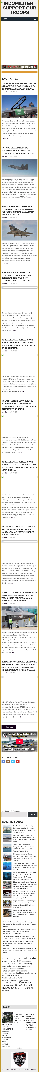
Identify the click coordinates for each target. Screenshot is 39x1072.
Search (32, 814)
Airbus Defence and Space (9, 959)
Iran (19, 966)
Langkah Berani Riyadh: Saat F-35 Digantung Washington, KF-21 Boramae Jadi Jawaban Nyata (19, 86)
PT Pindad (20, 980)
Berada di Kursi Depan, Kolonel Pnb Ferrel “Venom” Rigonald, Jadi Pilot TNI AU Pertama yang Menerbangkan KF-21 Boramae (19, 666)
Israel (24, 966)
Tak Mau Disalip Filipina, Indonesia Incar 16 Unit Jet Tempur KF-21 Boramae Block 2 (18, 150)
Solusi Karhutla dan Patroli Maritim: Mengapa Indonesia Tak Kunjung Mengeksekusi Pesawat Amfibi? (19, 924)
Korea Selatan (8, 971)
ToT (12, 988)
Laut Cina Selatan (8, 973)
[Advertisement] (19, 41)
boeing (13, 961)
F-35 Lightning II (27, 964)
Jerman (5, 968)
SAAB (29, 983)
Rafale (26, 980)
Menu (5, 19)
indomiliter (5, 92)
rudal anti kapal (6, 983)
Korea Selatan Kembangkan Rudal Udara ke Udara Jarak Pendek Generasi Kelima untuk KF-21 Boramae (19, 344)
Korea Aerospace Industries (16, 968)
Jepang (29, 966)
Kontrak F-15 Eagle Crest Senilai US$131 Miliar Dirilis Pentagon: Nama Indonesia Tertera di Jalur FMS (20, 951)
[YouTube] (18, 761)
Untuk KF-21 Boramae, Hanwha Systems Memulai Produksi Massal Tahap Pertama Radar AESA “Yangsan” (18, 531)
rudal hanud (15, 983)
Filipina (4, 966)
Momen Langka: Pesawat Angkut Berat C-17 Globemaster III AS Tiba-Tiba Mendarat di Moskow (18, 944)
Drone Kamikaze (12, 963)
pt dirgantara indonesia (9, 980)
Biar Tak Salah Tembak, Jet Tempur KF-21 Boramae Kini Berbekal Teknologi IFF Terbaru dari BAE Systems (17, 276)
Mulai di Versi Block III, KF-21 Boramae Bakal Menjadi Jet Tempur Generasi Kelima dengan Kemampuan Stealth (19, 405)
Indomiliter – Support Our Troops (22, 1069)
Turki (17, 988)
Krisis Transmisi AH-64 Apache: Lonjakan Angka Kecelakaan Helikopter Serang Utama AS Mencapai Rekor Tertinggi (19, 931)
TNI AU (6, 988)
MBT (3, 976)
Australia (6, 961)
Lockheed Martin (23, 973)
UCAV (22, 988)
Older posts (9, 727)
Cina (18, 961)
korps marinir (21, 971)
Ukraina (29, 988)
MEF (8, 975)
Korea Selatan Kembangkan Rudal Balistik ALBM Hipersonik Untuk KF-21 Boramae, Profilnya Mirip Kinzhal (19, 466)
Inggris (14, 966)
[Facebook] (3, 761)
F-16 (19, 963)
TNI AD (19, 985)
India (9, 966)
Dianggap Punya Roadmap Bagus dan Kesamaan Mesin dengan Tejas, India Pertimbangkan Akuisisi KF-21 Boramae (19, 597)
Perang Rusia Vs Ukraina (12, 978)
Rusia (23, 982)
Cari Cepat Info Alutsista (11, 811)
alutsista (30, 958)
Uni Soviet (5, 990)
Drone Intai (4, 963)
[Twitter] (13, 761)
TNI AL (28, 985)
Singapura (5, 985)
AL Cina (20, 959)
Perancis (15, 975)
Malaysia (33, 973)
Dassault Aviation (26, 961)
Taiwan (12, 985)
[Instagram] (8, 761)
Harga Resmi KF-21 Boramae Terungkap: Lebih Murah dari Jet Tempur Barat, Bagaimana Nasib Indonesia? (18, 210)
